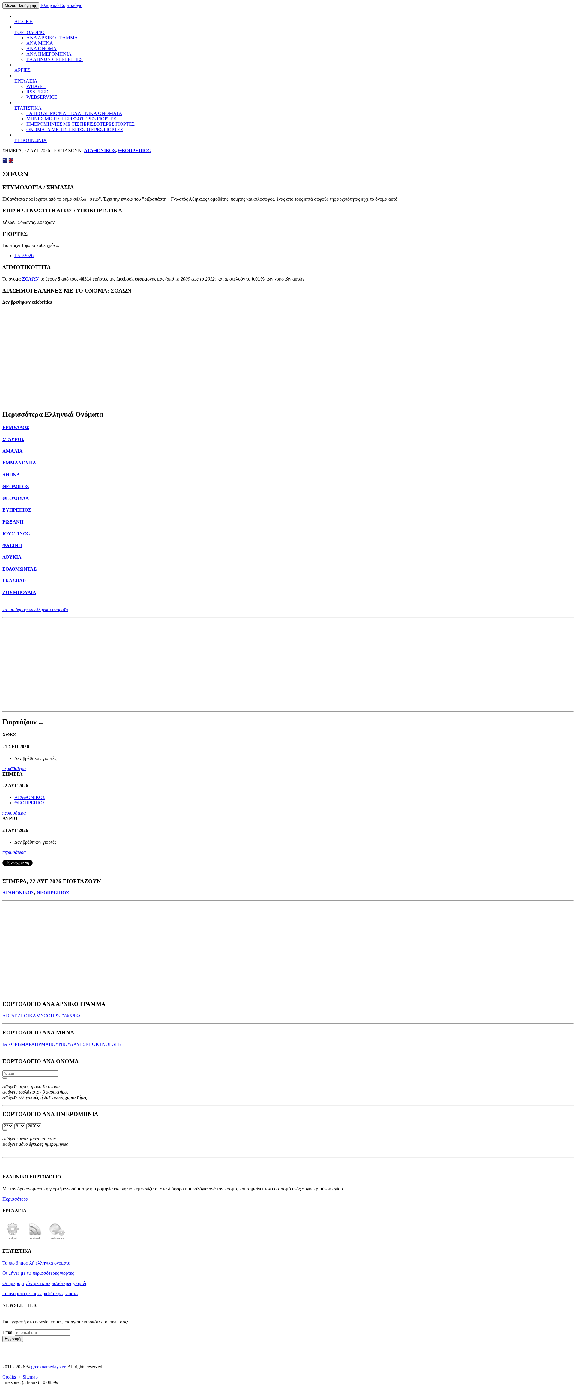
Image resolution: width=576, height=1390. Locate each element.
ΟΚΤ (97, 1044)
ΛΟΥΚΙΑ (12, 557)
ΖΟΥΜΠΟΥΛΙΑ (19, 592)
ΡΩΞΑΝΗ (12, 521)
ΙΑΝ (6, 1044)
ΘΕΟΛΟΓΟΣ (15, 486)
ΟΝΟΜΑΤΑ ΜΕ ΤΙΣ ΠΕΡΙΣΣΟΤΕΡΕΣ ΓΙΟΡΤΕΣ (74, 129)
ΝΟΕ (107, 1044)
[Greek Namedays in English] (10, 161)
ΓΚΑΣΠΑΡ (14, 580)
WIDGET (36, 86)
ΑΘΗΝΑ (11, 474)
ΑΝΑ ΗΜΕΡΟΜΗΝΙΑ (49, 53)
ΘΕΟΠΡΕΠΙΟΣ (134, 150)
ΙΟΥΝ (56, 1044)
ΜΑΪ (45, 1044)
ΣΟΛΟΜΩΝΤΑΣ (19, 569)
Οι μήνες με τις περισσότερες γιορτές (38, 1273)
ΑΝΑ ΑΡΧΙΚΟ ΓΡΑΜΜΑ (52, 37)
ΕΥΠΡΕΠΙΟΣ (16, 509)
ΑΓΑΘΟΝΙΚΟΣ (100, 150)
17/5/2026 (24, 255)
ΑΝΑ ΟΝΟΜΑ (41, 48)
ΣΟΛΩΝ (30, 278)
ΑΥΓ (78, 1044)
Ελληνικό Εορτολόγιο (61, 5)
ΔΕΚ (117, 1044)
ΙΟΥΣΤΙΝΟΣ (16, 533)
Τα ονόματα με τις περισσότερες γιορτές (40, 1293)
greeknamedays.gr (48, 1366)
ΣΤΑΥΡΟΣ (13, 439)
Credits (9, 1376)
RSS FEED (37, 91)
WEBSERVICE (41, 97)
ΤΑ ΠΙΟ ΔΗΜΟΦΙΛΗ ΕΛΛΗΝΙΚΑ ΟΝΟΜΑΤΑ (74, 113)
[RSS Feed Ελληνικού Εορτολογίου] (35, 1239)
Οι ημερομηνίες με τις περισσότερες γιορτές (44, 1283)
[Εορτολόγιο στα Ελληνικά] (4, 161)
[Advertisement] (288, 357)
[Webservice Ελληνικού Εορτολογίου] (57, 1239)
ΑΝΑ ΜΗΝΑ (39, 43)
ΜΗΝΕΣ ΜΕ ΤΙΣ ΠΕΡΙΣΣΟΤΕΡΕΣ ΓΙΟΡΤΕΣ (71, 118)
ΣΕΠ (87, 1044)
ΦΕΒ (16, 1044)
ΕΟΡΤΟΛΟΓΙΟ (29, 32)
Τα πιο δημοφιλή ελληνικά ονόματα (35, 609)
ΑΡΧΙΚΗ (23, 21)
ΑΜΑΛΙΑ (12, 451)
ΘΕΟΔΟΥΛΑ (15, 498)
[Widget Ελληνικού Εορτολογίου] (12, 1239)
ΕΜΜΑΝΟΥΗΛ (19, 462)
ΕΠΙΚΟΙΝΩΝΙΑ (30, 140)
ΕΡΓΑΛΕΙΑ (26, 80)
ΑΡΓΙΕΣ (22, 70)
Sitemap (30, 1376)
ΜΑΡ (26, 1044)
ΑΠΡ (36, 1044)
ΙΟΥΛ (68, 1044)
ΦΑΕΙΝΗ (12, 545)
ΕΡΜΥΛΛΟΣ (15, 427)
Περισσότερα (15, 1199)
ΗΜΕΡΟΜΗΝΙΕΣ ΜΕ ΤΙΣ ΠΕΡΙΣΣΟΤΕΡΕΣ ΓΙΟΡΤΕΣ (80, 124)
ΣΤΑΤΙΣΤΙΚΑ (28, 107)
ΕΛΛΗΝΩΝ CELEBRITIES (54, 59)
